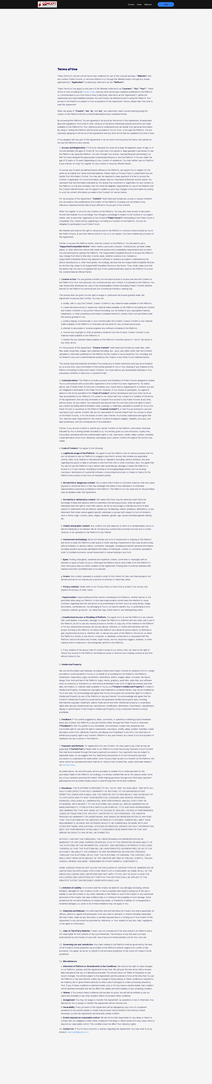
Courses (131, 4)
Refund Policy (69, 765)
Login (166, 4)
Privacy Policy (89, 92)
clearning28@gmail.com (77, 1032)
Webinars (148, 4)
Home (139, 4)
